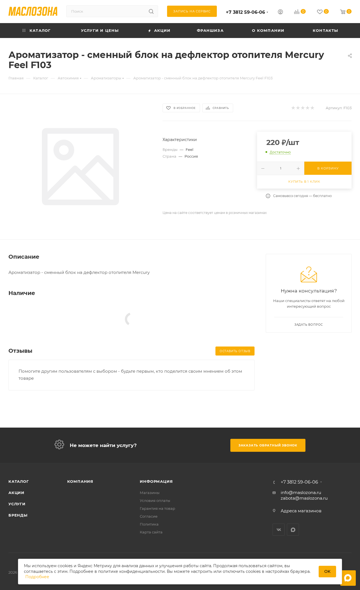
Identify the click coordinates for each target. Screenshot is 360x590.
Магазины (149, 492)
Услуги (17, 504)
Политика (149, 524)
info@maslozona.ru (301, 492)
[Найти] (151, 11)
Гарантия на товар (157, 508)
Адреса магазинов (301, 510)
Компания (80, 481)
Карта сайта (151, 532)
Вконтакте (279, 530)
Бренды (18, 515)
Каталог (18, 481)
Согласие (149, 516)
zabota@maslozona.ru (304, 498)
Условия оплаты (155, 500)
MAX (293, 530)
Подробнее (37, 576)
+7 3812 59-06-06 (245, 12)
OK (327, 571)
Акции (16, 492)
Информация (156, 481)
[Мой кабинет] (280, 12)
